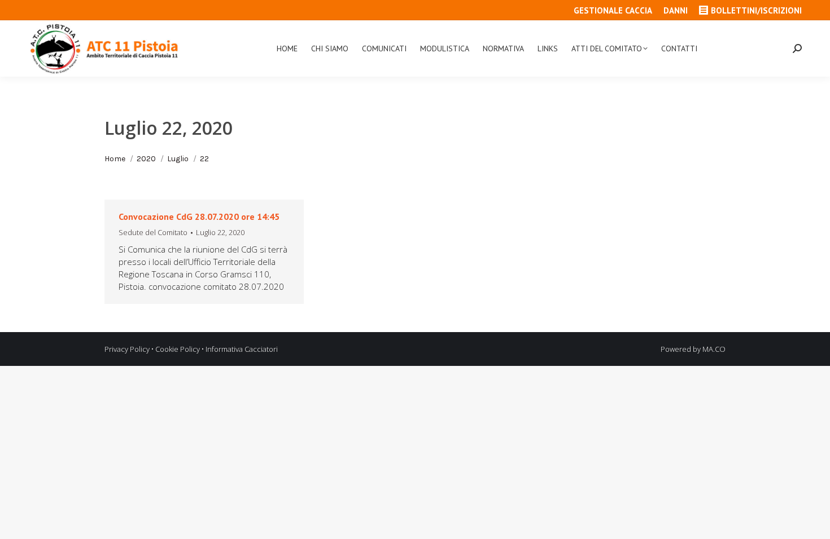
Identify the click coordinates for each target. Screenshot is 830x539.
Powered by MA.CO (693, 349)
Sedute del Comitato (153, 232)
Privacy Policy (127, 349)
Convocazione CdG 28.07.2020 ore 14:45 (199, 216)
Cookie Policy (177, 349)
